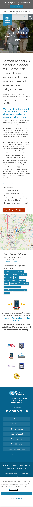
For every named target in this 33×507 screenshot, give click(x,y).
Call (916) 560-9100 (10, 262)
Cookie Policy (10, 468)
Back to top (17, 455)
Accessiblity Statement (9, 471)
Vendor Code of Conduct (23, 471)
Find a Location (16, 439)
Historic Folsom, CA (9, 280)
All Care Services (16, 429)
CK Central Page (24, 473)
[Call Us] (25, 17)
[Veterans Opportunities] (11, 348)
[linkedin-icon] (13, 411)
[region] (16, 491)
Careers (16, 419)
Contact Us (16, 424)
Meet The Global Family (16, 449)
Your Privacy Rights (21, 468)
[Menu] (30, 17)
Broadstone (17, 286)
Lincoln (16, 277)
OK (16, 493)
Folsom (6, 283)
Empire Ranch (14, 283)
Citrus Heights (8, 286)
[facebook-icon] (7, 411)
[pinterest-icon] (15, 411)
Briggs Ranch (8, 290)
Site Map (16, 476)
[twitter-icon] (18, 411)
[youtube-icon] (21, 411)
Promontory (20, 271)
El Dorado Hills (24, 283)
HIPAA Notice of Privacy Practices (21, 465)
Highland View (21, 280)
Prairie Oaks (7, 274)
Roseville (6, 293)
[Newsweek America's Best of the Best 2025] (11, 358)
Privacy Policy (6, 465)
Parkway (15, 274)
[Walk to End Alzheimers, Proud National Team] (11, 366)
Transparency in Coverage (11, 473)
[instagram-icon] (10, 411)
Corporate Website (16, 434)
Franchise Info (16, 444)
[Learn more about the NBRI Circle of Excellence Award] (16, 379)
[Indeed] (24, 411)
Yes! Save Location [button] (15, 6)
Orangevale (23, 274)
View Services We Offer (13, 210)
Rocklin (13, 271)
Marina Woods (8, 277)
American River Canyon (20, 290)
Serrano (6, 271)
